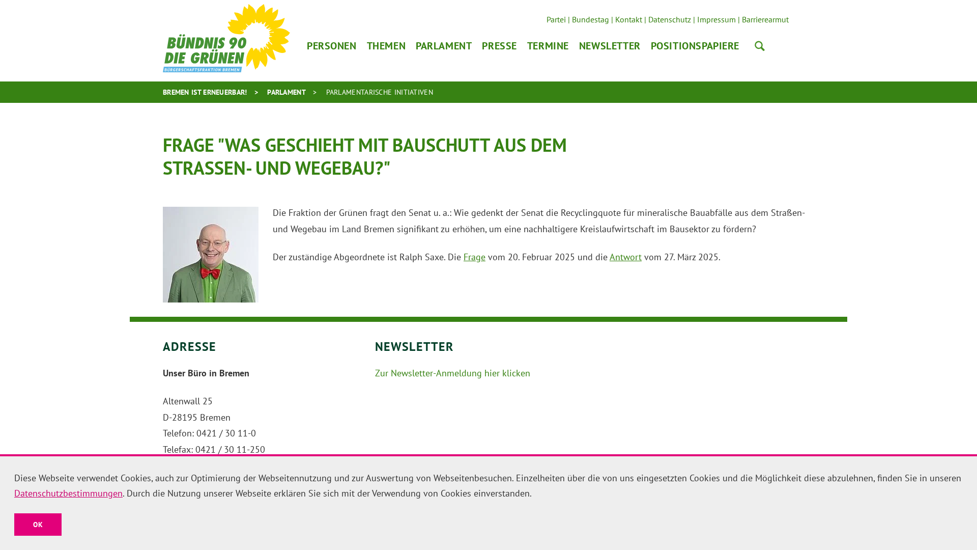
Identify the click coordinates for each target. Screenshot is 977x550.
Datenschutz (669, 19)
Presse (499, 45)
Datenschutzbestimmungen (68, 493)
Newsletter (610, 45)
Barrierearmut (765, 19)
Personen (332, 45)
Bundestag (590, 19)
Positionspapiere (695, 45)
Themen (386, 45)
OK (38, 524)
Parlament (444, 45)
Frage (474, 257)
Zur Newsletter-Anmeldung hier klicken (452, 373)
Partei (556, 19)
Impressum (716, 19)
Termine (548, 45)
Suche (759, 46)
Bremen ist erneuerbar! (205, 92)
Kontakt (628, 19)
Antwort (626, 257)
